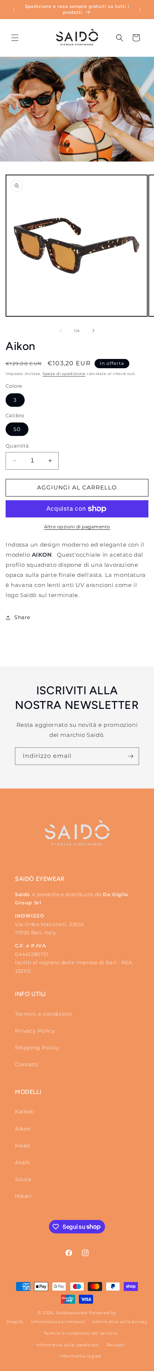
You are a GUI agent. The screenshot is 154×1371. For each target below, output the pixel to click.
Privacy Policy (35, 1030)
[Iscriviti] (130, 756)
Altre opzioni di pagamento (77, 526)
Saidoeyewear (71, 1312)
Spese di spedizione (64, 373)
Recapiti (116, 1344)
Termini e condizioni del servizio (80, 1333)
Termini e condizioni (43, 1014)
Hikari (23, 1196)
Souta (23, 1179)
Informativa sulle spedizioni (67, 1344)
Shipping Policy (37, 1047)
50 (17, 429)
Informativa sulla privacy (120, 1321)
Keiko (23, 1145)
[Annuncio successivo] (140, 9)
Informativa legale (81, 1356)
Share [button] (22, 617)
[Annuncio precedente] (14, 9)
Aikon (23, 1128)
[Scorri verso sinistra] (60, 330)
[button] (15, 38)
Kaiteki (24, 1111)
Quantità (17, 446)
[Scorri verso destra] (93, 330)
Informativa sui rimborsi (58, 1321)
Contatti (26, 1064)
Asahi (22, 1162)
